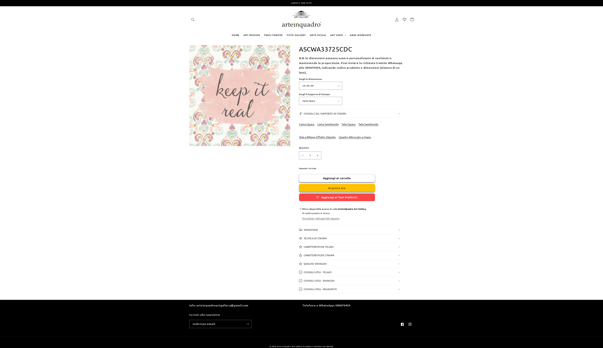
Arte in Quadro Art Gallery (289, 346)
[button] (193, 19)
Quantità (304, 147)
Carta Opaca (306, 124)
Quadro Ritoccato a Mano (355, 137)
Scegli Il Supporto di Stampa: (314, 94)
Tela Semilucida (368, 124)
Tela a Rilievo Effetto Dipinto (317, 137)
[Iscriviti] (247, 324)
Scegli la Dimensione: (310, 79)
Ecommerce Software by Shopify (318, 346)
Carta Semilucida (328, 124)
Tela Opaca (348, 124)
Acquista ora (336, 188)
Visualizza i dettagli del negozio (320, 218)
